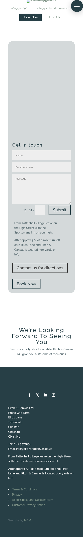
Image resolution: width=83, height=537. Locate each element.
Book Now (26, 283)
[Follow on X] (37, 395)
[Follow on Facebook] (29, 395)
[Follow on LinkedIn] (45, 395)
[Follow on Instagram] (53, 395)
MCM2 (28, 520)
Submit (59, 210)
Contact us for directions (40, 268)
